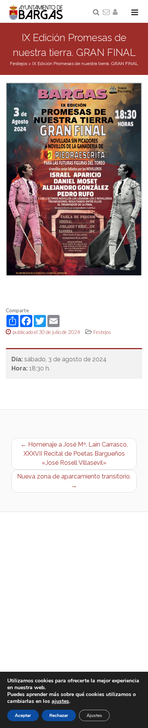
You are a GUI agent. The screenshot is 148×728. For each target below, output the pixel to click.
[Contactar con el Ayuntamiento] (107, 12)
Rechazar (58, 715)
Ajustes (94, 715)
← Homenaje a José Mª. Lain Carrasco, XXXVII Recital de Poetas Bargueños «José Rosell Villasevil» (74, 453)
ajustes (60, 701)
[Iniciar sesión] (116, 12)
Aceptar (23, 715)
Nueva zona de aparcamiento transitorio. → (74, 481)
